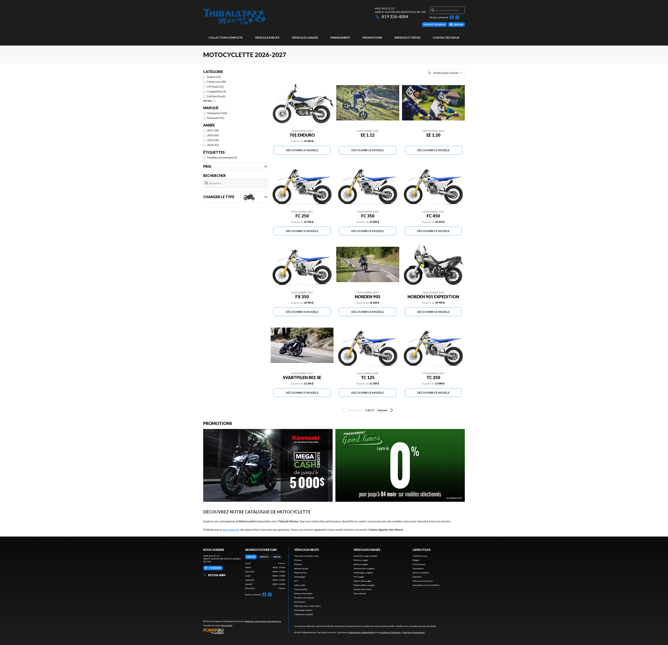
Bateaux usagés (360, 564)
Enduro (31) (214, 76)
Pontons (298, 560)
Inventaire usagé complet (365, 556)
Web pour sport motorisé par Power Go (263, 621)
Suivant (382, 410)
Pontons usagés (360, 560)
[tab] (251, 557)
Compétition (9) (216, 91)
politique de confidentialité (361, 632)
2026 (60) (213, 135)
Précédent (355, 410)
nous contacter (231, 529)
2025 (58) (213, 140)
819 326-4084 (395, 16)
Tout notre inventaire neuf (306, 556)
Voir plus (207, 100)
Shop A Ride (226, 625)
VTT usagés (358, 576)
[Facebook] (452, 17)
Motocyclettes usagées (364, 585)
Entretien (417, 576)
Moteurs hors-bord (303, 593)
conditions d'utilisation (390, 632)
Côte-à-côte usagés (362, 581)
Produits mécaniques (304, 597)
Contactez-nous (446, 37)
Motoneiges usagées (363, 572)
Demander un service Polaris (426, 585)
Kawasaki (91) (215, 117)
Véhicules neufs (267, 37)
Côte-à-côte (299, 585)
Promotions (372, 37)
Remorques (299, 602)
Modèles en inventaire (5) (222, 157)
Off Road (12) (215, 86)
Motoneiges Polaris (303, 610)
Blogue (416, 560)
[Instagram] (457, 17)
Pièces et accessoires (423, 581)
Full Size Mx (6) (216, 96)
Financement (340, 37)
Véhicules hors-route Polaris (307, 606)
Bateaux (298, 564)
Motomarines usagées (364, 568)
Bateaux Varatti (301, 568)
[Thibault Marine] (234, 17)
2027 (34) (213, 130)
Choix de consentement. (413, 632)
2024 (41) (213, 145)
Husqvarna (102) (217, 113)
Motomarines (300, 572)
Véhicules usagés (305, 37)
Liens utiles (421, 549)
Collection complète (226, 37)
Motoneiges (299, 576)
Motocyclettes (301, 589)
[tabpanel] (265, 576)
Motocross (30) (216, 81)
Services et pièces (407, 37)
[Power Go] (242, 631)
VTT (296, 581)
